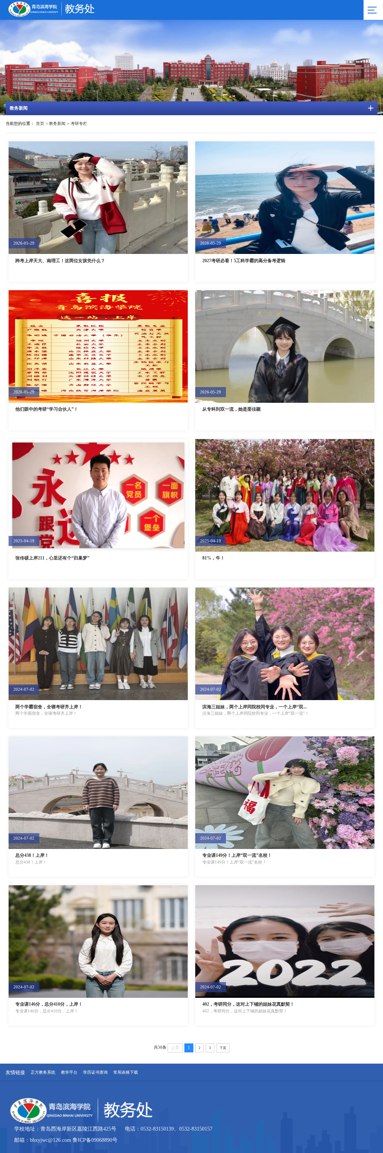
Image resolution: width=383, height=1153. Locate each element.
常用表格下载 (125, 1072)
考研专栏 (79, 124)
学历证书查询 (95, 1072)
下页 (223, 1048)
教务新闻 (57, 124)
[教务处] (67, 15)
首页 (40, 124)
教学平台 (69, 1072)
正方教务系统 (43, 1072)
